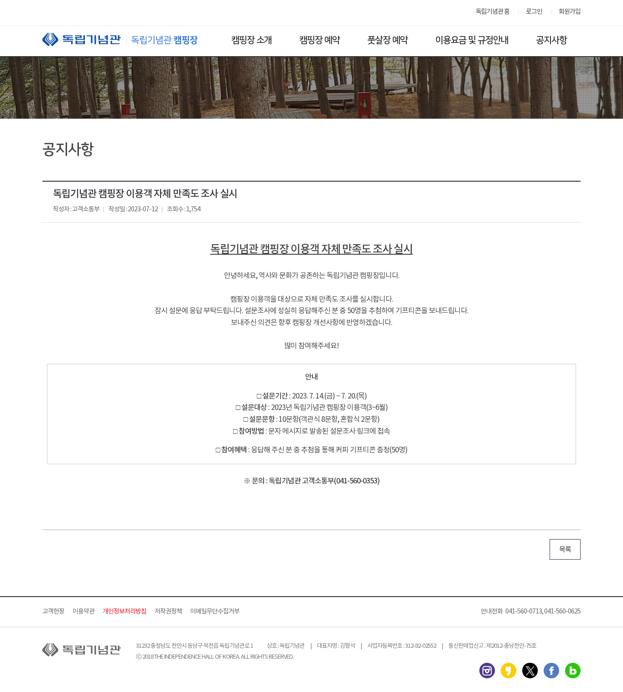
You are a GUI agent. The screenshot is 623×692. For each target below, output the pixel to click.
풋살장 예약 (387, 40)
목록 (565, 550)
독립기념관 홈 (492, 12)
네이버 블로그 (573, 670)
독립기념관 (128, 39)
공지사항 (551, 40)
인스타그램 (487, 670)
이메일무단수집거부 (214, 611)
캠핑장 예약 (319, 40)
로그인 (534, 12)
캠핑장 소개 (251, 40)
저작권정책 (168, 611)
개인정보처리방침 (124, 611)
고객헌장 (53, 611)
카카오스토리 (508, 670)
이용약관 (83, 611)
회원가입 (570, 12)
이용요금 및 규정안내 (472, 40)
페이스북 (551, 670)
